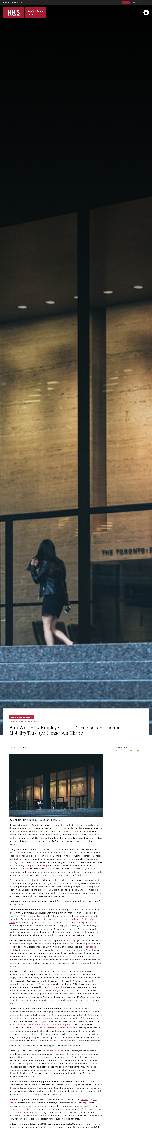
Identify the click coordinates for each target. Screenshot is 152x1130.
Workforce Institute (56, 987)
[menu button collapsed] (146, 12)
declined (18, 858)
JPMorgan (45, 865)
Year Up (84, 1099)
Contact (137, 3)
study (41, 837)
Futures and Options (24, 1112)
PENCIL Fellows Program (89, 1109)
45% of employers (73, 940)
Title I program (40, 1021)
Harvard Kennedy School (14, 2)
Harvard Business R (55, 1050)
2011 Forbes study (32, 915)
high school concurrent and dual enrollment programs (45, 1024)
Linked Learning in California (52, 1027)
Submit (126, 3)
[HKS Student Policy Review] (24, 12)
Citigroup (30, 865)
